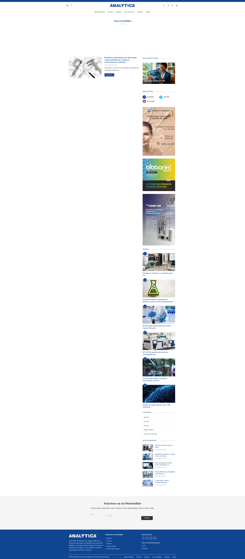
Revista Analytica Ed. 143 (155, 81)
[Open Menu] (67, 5)
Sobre (148, 12)
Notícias (140, 12)
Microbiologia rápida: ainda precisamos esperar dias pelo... (157, 327)
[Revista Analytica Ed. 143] (159, 73)
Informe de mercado (150, 434)
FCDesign (106, 557)
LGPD (143, 545)
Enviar (147, 518)
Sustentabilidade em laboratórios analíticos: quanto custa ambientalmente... (158, 301)
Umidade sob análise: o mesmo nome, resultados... (165, 455)
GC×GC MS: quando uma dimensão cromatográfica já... (155, 353)
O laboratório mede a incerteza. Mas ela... (162, 481)
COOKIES (144, 548)
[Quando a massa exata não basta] (148, 447)
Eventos (118, 12)
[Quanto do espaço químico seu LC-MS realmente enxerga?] (159, 394)
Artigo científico (99, 12)
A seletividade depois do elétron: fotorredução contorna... (155, 380)
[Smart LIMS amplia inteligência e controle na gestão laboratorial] (148, 474)
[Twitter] (168, 5)
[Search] (71, 5)
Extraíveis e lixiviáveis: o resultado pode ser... (157, 274)
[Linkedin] (176, 5)
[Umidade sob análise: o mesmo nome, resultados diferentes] (148, 456)
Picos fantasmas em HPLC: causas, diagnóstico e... (163, 464)
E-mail (92, 514)
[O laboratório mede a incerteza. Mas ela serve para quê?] (148, 483)
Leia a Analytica (129, 12)
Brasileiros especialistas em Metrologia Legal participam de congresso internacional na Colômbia (121, 59)
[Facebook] (164, 5)
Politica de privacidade (151, 543)
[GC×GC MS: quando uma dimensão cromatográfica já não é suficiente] (159, 341)
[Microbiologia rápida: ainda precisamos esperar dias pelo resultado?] (159, 315)
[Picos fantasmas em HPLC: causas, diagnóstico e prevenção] (148, 465)
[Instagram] (172, 5)
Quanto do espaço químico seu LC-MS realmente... (156, 406)
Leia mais (109, 75)
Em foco (110, 12)
